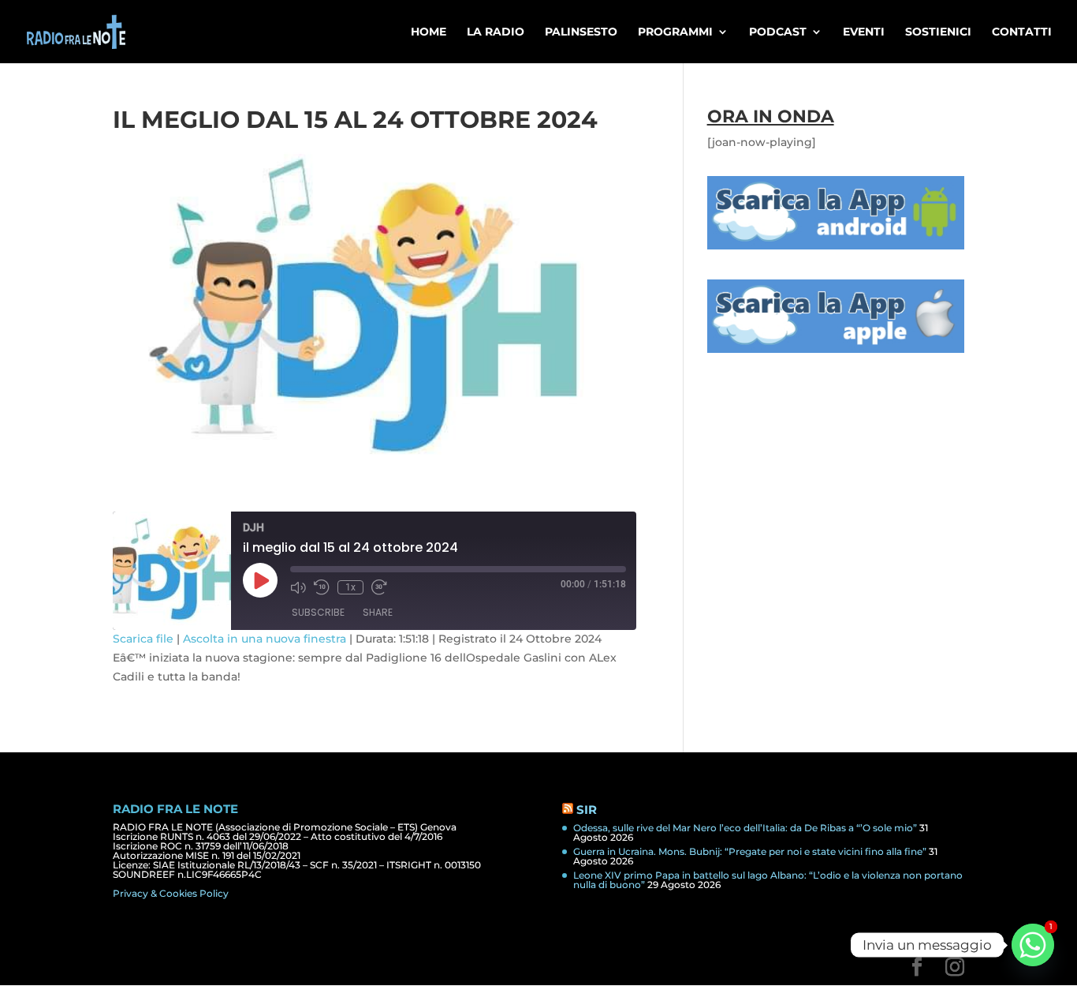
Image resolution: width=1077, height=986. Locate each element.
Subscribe (318, 612)
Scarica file (143, 639)
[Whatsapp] (1033, 945)
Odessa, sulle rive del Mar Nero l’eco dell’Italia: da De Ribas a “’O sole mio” (745, 828)
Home (428, 32)
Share (378, 612)
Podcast (778, 32)
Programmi (675, 32)
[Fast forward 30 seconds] (379, 587)
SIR (586, 809)
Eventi (864, 32)
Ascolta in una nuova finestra (264, 639)
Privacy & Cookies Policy (171, 893)
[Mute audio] (298, 587)
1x (350, 587)
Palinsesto (581, 32)
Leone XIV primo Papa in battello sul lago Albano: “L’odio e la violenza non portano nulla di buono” (768, 879)
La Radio (495, 32)
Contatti (1022, 32)
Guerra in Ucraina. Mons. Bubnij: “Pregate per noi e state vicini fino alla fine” (749, 851)
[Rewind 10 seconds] (322, 587)
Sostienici (938, 32)
